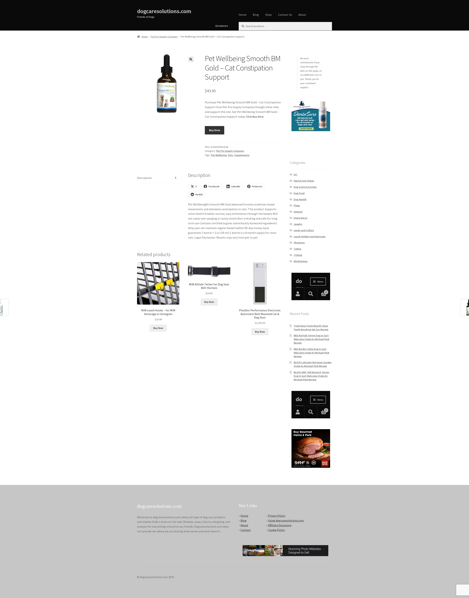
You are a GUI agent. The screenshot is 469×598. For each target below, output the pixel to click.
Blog (256, 14)
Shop (268, 14)
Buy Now (214, 130)
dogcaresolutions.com (164, 11)
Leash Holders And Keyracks (310, 236)
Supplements (242, 155)
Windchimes (301, 261)
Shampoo (299, 242)
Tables (297, 248)
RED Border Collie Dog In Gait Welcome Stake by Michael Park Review (311, 352)
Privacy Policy (276, 516)
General (298, 211)
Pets (230, 155)
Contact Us (285, 14)
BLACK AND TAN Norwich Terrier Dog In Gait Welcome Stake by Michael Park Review (311, 376)
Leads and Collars (304, 230)
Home (242, 14)
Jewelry (298, 224)
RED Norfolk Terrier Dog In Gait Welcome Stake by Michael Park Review (311, 339)
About (302, 14)
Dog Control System (305, 187)
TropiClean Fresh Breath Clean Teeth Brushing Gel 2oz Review (311, 327)
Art (295, 174)
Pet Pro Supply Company (164, 36)
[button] (191, 59)
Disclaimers (221, 25)
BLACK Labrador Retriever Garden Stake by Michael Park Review (312, 364)
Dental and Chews (304, 180)
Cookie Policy (276, 530)
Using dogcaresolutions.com (286, 520)
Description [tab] (144, 178)
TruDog (298, 255)
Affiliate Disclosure (279, 525)
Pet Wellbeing (219, 155)
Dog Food (299, 193)
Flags (297, 205)
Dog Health (300, 199)
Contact (246, 530)
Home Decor (300, 218)
